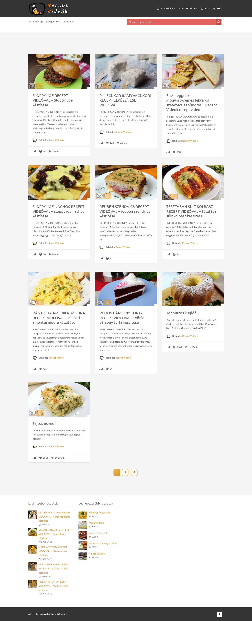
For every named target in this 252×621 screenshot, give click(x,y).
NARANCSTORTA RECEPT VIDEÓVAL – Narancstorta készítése (53, 551)
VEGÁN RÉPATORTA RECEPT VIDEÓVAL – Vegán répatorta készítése (54, 516)
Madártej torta (96, 522)
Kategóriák (52, 21)
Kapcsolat (69, 21)
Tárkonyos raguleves (99, 512)
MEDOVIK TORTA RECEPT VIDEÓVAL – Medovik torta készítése (53, 585)
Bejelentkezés (189, 8)
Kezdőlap (38, 21)
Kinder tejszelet (97, 553)
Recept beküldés (212, 8)
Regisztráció (167, 8)
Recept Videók (56, 140)
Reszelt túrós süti (98, 533)
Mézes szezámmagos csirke (103, 543)
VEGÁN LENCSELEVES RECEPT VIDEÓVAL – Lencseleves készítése (56, 533)
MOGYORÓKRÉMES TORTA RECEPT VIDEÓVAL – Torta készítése (54, 568)
